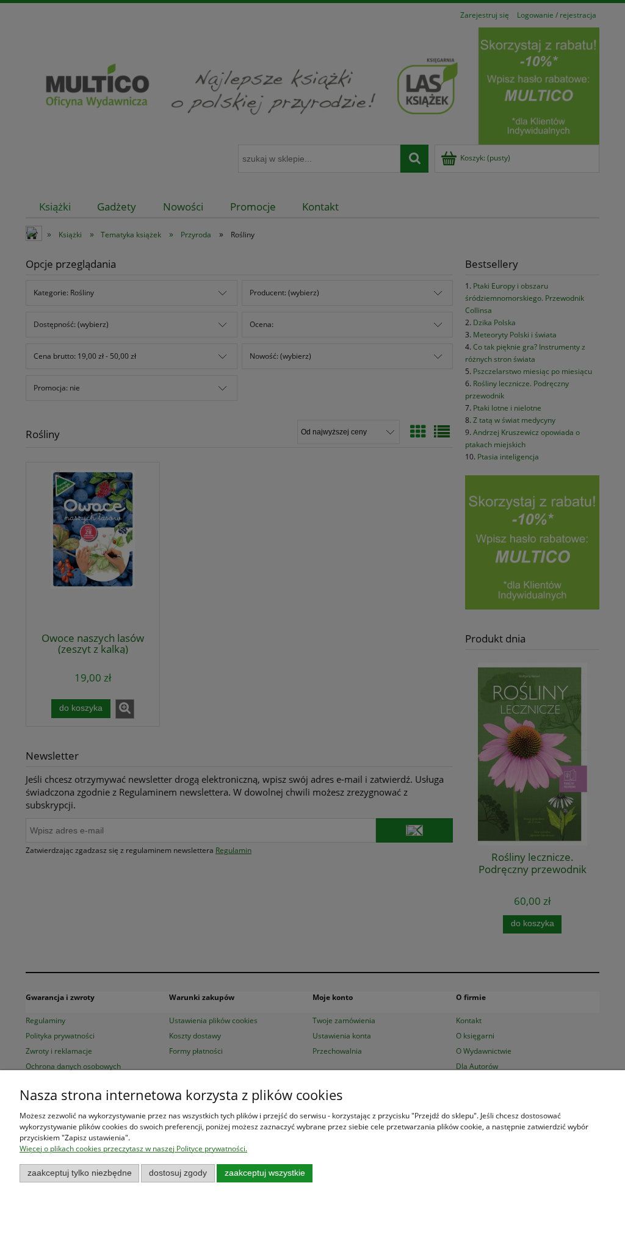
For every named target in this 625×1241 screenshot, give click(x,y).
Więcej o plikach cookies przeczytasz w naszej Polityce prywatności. (133, 1148)
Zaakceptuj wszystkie (265, 1173)
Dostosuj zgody (178, 1173)
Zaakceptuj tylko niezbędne (79, 1173)
